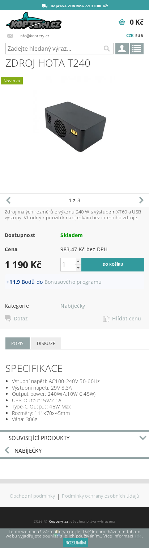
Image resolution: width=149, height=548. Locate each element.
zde (138, 536)
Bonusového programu (73, 281)
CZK (130, 35)
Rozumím (75, 543)
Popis (17, 343)
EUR (139, 35)
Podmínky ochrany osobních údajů (100, 496)
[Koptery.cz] (34, 19)
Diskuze (46, 343)
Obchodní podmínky (32, 496)
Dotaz (21, 318)
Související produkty (39, 437)
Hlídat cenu (126, 318)
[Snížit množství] (78, 267)
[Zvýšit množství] (78, 261)
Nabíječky (72, 305)
